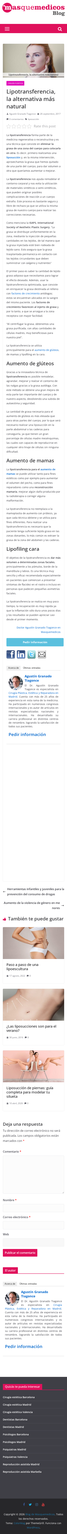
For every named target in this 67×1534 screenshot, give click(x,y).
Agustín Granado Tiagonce (22, 113)
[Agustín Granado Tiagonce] (16, 678)
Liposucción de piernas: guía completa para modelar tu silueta (29, 1092)
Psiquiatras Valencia (15, 1457)
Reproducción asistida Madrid (21, 1464)
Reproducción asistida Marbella (22, 1471)
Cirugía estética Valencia (18, 1412)
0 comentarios (16, 119)
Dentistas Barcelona (15, 1419)
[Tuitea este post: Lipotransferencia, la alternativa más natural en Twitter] (31, 654)
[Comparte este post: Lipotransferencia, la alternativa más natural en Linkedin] (21, 654)
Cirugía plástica (15, 83)
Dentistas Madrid (13, 1427)
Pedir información (35, 642)
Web (6, 1234)
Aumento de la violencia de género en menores (32, 905)
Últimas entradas (32, 668)
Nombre (10, 1200)
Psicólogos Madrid (14, 1442)
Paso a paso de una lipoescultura (22, 966)
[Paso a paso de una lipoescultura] (33, 930)
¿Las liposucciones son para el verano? (31, 1028)
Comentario (12, 1152)
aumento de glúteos (47, 350)
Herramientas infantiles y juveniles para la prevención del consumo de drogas (35, 891)
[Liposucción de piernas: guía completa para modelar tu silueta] (33, 1053)
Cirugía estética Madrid (17, 1404)
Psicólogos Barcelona (16, 1434)
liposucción (33, 119)
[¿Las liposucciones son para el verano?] (33, 991)
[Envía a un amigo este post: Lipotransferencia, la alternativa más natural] (42, 654)
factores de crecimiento (25, 293)
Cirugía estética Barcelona (19, 1397)
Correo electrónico (17, 1217)
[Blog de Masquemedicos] (33, 2)
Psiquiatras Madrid (14, 1449)
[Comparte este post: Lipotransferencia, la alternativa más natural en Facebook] (10, 654)
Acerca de (13, 668)
